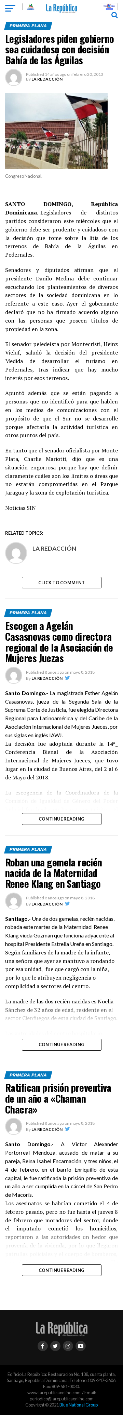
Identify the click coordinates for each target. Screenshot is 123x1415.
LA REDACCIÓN (47, 79)
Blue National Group (78, 1405)
